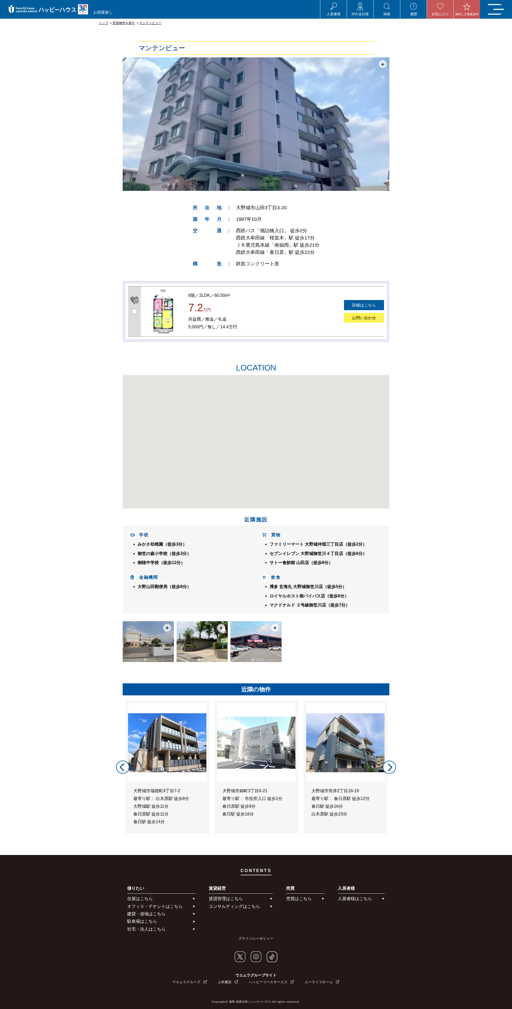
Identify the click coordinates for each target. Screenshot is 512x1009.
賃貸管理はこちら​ (226, 898)
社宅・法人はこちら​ (146, 929)
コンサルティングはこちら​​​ (234, 906)
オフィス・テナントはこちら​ (155, 906)
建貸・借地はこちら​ (146, 914)
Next (389, 767)
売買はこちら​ (299, 898)
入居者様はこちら (355, 898)
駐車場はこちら (142, 921)
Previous (122, 767)
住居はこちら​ (140, 898)
